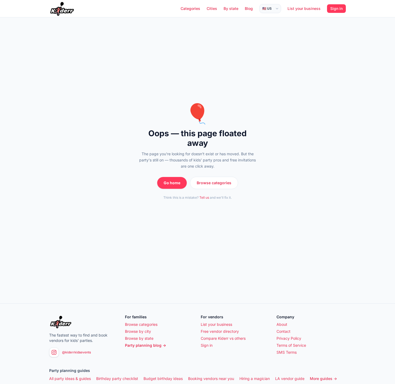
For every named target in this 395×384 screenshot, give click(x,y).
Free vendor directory (220, 331)
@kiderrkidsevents (76, 352)
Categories (190, 8)
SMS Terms (286, 352)
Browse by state (139, 338)
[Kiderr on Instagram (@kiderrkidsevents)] (54, 352)
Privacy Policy (288, 338)
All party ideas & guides (70, 378)
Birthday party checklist (117, 378)
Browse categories (214, 182)
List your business (304, 8)
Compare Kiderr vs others (223, 338)
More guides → (323, 378)
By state (231, 8)
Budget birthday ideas (163, 378)
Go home (172, 182)
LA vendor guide (289, 378)
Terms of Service (291, 345)
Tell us (204, 197)
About (281, 324)
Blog (249, 8)
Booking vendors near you (211, 378)
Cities (212, 8)
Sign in (336, 8)
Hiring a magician (254, 378)
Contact (283, 331)
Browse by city (138, 331)
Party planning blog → (145, 345)
